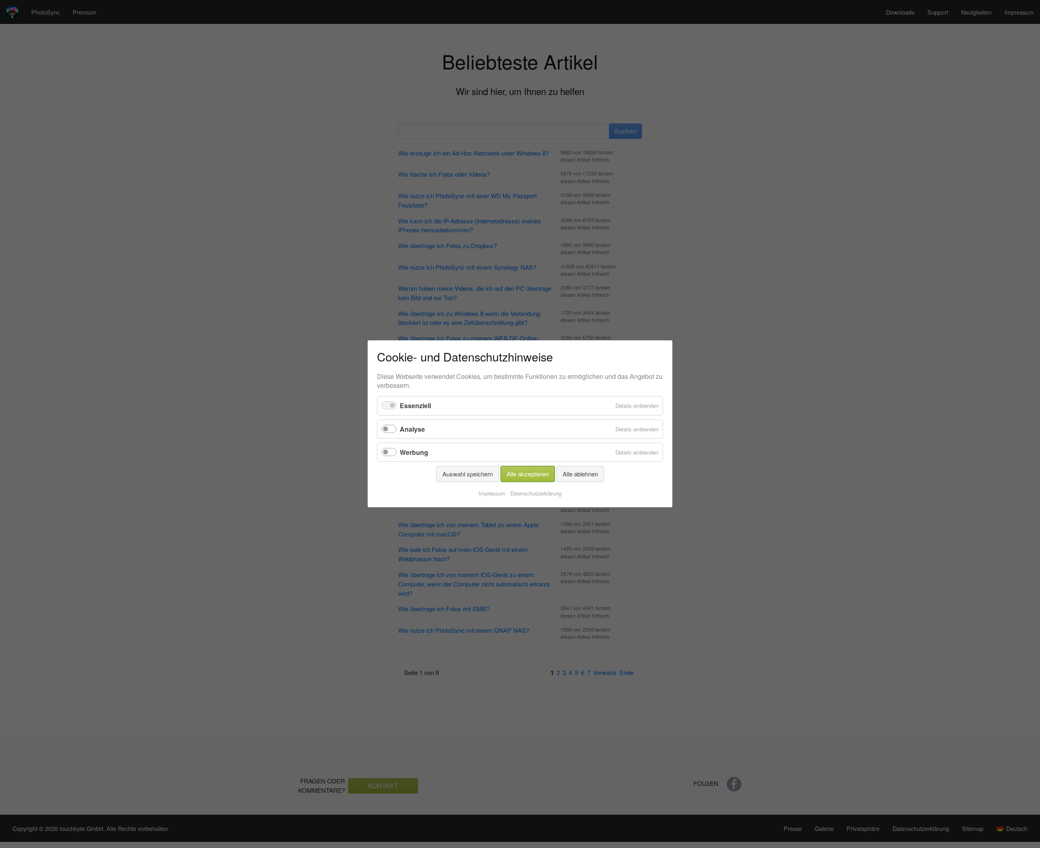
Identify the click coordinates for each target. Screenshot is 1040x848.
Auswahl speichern (467, 473)
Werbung (414, 452)
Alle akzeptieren (528, 473)
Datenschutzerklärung (535, 494)
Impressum (492, 494)
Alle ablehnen (580, 473)
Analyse (412, 429)
